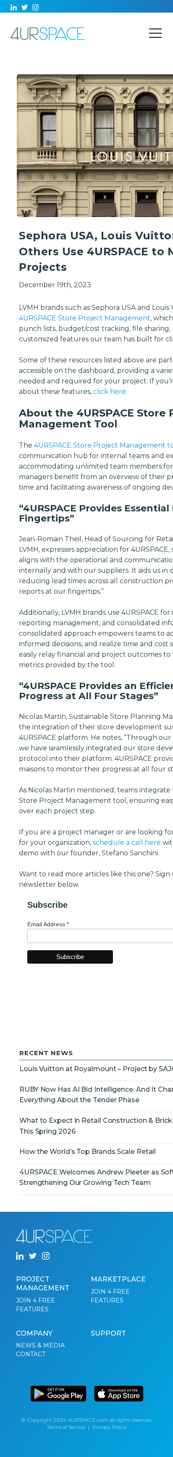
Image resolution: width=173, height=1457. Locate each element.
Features (32, 1309)
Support (108, 1333)
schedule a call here (127, 842)
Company (34, 1333)
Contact (30, 1354)
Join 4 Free (35, 1300)
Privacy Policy (109, 1427)
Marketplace (118, 1279)
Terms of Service (66, 1427)
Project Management (42, 1283)
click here (109, 392)
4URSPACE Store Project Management (84, 318)
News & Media (40, 1345)
